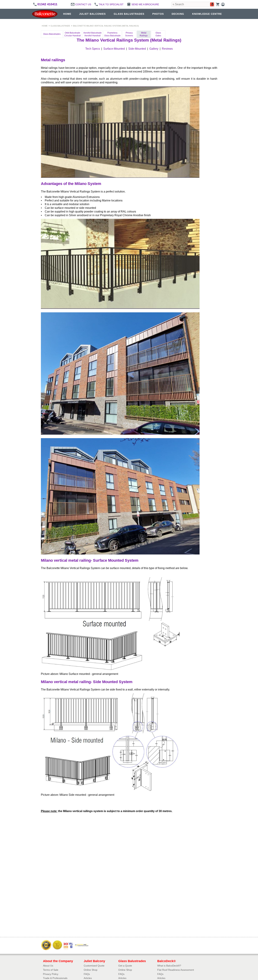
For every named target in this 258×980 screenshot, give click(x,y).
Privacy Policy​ (50, 974)
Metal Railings (144, 34)
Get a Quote (125, 965)
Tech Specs (92, 48)
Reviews (167, 48)
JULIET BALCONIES (92, 13)
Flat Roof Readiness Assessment (175, 969)
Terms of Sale (50, 969)
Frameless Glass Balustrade (112, 34)
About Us (48, 965)
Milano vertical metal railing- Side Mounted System (87, 682)
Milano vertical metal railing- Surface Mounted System (89, 560)
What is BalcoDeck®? (169, 965)
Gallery (153, 48)
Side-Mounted (137, 48)
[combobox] (193, 4)
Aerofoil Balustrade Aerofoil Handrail (92, 34)
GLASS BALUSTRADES (129, 13)
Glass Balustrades (52, 34)
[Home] (45, 14)
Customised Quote (94, 965)
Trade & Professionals (55, 978)
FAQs (87, 974)
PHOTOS (158, 13)
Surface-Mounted (114, 48)
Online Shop (90, 969)
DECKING (178, 13)
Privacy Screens (129, 34)
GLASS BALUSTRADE (60, 26)
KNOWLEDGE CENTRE (207, 13)
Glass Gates (158, 34)
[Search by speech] (212, 4)
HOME (67, 13)
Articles (88, 978)
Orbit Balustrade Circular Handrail (72, 34)
